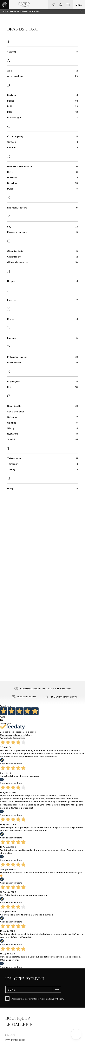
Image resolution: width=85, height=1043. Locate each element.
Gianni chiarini (42, 250)
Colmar (42, 147)
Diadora (42, 177)
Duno (42, 188)
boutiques (17, 1018)
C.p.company (42, 136)
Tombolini (42, 463)
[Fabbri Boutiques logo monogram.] (4, 4)
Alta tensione (42, 76)
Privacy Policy (56, 998)
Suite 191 (42, 433)
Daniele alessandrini (42, 166)
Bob (42, 111)
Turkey (42, 469)
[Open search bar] (53, 4)
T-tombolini (42, 458)
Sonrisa (42, 422)
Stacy (42, 428)
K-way (42, 318)
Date (42, 171)
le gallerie (18, 1024)
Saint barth (42, 405)
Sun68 (42, 439)
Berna (42, 100)
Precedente (6, 737)
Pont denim (42, 362)
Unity (42, 488)
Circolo (42, 141)
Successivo (19, 737)
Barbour (42, 95)
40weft (42, 51)
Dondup (42, 182)
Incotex (42, 300)
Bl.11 (42, 106)
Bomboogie (42, 117)
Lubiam (42, 337)
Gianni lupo (42, 256)
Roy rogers (42, 381)
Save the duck (42, 411)
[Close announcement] (82, 11)
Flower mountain (42, 232)
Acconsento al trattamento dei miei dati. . (38, 998)
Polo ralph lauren (42, 356)
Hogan (42, 281)
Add (42, 70)
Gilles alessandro (42, 262)
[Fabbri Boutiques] (24, 5)
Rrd (42, 386)
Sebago (42, 417)
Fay (42, 226)
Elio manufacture (42, 207)
